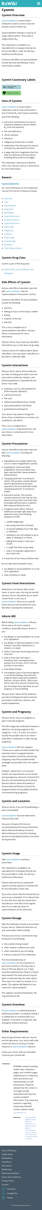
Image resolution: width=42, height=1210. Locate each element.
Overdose (8, 244)
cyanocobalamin (13, 291)
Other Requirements (13, 248)
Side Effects (9, 212)
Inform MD (9, 227)
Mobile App (7, 1169)
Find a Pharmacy (9, 1150)
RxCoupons (7, 1165)
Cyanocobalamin (9, 20)
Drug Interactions (12, 216)
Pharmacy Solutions (10, 1173)
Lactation (8, 234)
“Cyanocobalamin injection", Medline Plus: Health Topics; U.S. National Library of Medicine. (31, 1134)
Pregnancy (8, 230)
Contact (5, 1184)
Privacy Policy (8, 1180)
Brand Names (10, 205)
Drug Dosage (10, 241)
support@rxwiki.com (19, 1113)
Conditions (6, 1162)
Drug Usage (9, 237)
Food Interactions (12, 223)
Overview (8, 198)
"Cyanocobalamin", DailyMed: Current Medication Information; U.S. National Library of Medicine (31, 1122)
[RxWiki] (9, 3)
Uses (6, 202)
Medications (7, 1158)
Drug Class (9, 209)
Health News (7, 1154)
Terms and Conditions (11, 1177)
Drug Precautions (12, 219)
